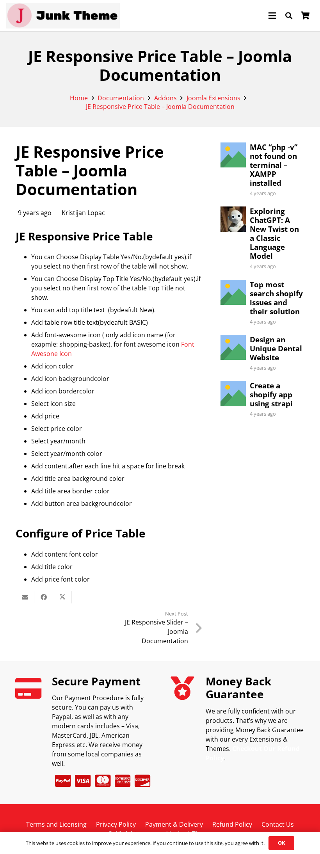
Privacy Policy (116, 824)
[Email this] (25, 597)
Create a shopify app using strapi (271, 394)
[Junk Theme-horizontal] (63, 16)
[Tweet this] (62, 597)
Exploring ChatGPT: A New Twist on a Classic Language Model (274, 233)
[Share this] (43, 597)
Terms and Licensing (56, 824)
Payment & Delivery (174, 824)
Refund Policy (232, 824)
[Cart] (305, 15)
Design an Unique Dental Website (276, 348)
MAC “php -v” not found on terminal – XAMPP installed (273, 165)
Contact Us (277, 824)
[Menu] (272, 15)
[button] (289, 16)
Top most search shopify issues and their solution (276, 298)
